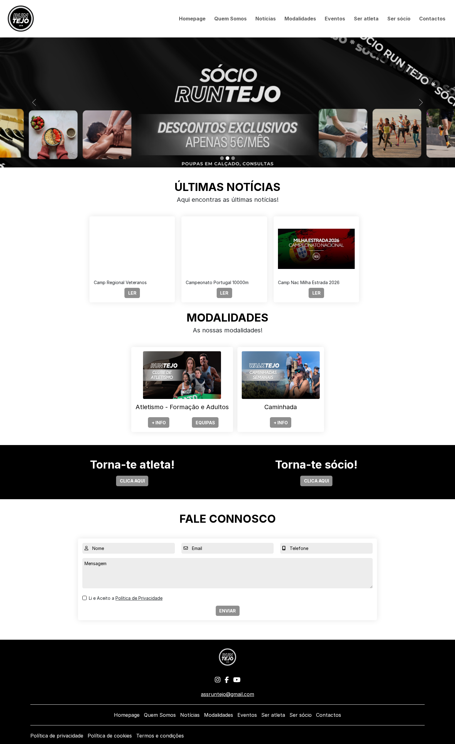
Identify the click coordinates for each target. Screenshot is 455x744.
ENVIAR (227, 610)
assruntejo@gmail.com (227, 694)
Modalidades (300, 18)
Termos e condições (160, 736)
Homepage (192, 18)
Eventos (335, 18)
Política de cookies (110, 736)
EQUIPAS (205, 422)
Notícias (265, 18)
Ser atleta (366, 18)
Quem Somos (230, 18)
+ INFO (159, 422)
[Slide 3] (233, 158)
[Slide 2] (227, 158)
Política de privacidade (56, 736)
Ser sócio (398, 18)
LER (132, 293)
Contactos (432, 18)
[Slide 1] (222, 158)
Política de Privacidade (138, 598)
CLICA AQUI (132, 480)
